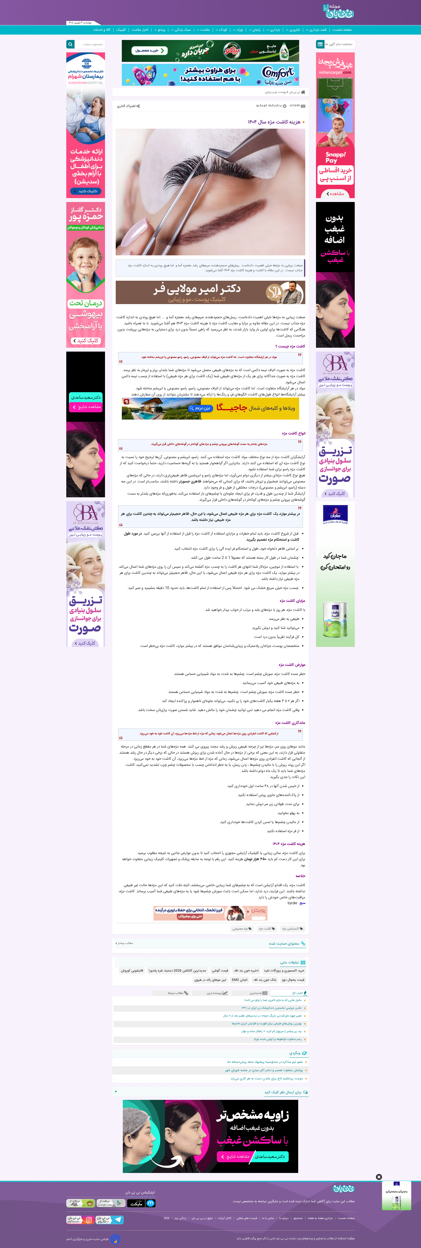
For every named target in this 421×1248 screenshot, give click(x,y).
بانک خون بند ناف (264, 980)
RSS (166, 1218)
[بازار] (80, 1203)
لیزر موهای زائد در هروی (210, 980)
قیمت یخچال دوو (293, 980)
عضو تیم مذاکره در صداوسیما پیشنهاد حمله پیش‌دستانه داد (265, 1062)
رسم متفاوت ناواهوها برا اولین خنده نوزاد (278, 1039)
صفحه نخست (342, 30)
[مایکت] (141, 1203)
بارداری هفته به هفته (320, 1218)
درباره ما (283, 1218)
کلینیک (121, 30)
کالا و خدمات (101, 30)
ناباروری (294, 30)
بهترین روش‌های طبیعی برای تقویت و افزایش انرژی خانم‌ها (267, 1023)
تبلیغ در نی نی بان (202, 1218)
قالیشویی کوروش (132, 970)
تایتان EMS (240, 980)
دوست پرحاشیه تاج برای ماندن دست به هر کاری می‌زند (267, 1078)
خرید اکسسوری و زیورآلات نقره (284, 970)
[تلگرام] (109, 1223)
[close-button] (378, 1177)
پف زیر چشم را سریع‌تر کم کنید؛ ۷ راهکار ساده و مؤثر (272, 1031)
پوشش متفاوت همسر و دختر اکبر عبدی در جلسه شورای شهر (264, 1070)
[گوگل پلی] (110, 1203)
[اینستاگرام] (80, 1223)
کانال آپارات (224, 1218)
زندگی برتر (180, 1218)
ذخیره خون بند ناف (246, 970)
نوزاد (240, 30)
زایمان (256, 30)
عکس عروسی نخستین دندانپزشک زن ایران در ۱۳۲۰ (271, 1008)
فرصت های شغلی (246, 1218)
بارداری (275, 30)
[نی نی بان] (338, 11)
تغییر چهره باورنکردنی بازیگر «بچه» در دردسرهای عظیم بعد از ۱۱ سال (262, 1016)
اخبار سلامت (140, 30)
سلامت (205, 30)
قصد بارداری (317, 30)
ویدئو (161, 30)
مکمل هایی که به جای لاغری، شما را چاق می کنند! (273, 1000)
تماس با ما (268, 1218)
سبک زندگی (183, 30)
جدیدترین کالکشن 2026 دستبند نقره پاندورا (177, 970)
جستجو (298, 1218)
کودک (223, 30)
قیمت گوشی (220, 970)
